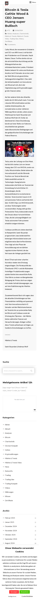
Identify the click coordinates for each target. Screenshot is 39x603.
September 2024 (11, 539)
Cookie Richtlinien (27, 596)
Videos (21, 39)
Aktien (9, 33)
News (7, 467)
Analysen (16, 33)
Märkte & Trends (10, 36)
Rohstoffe (9, 471)
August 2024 (10, 543)
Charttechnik (24, 33)
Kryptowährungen (11, 454)
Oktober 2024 (10, 535)
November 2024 (11, 531)
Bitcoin (7, 437)
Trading (8, 475)
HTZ (8, 30)
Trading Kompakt (11, 484)
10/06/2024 (19, 30)
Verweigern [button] (14, 592)
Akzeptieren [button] (24, 592)
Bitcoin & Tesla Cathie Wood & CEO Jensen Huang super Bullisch (16, 18)
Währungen (9, 492)
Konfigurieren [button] (12, 596)
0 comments (11, 44)
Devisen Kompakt (11, 446)
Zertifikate (8, 41)
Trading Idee (14, 39)
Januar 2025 (9, 522)
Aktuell (7, 429)
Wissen (7, 496)
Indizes (7, 450)
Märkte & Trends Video (13, 463)
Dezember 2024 (11, 526)
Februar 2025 (10, 518)
